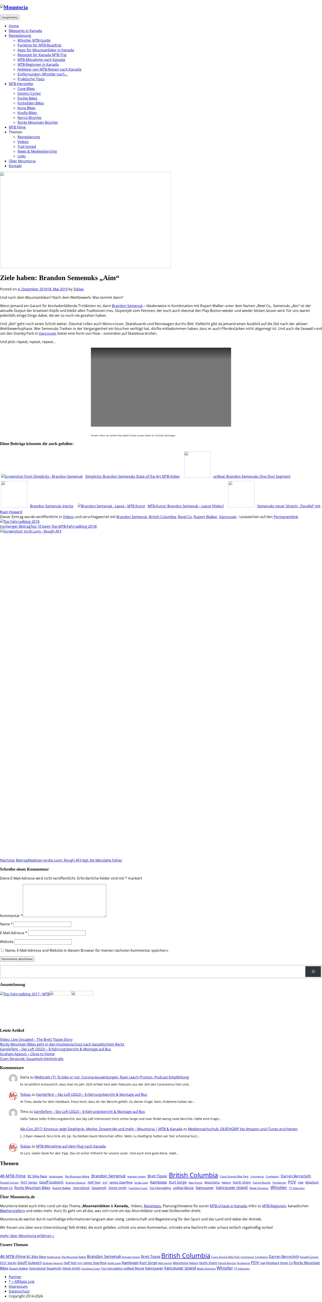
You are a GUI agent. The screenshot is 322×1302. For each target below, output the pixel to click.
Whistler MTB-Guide (34, 40)
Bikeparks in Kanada (25, 30)
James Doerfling (121, 1182)
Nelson (226, 1182)
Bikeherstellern (12, 1210)
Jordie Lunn (141, 1182)
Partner (15, 1276)
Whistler (279, 1187)
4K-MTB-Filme (13, 1176)
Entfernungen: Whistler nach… (43, 74)
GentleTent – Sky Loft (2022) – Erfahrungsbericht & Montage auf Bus (55, 1049)
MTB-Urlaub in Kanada (228, 1206)
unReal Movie (183, 1188)
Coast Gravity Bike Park (234, 1176)
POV (292, 1182)
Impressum (18, 1286)
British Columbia (162, 516)
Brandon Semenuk (127, 305)
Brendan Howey (136, 1176)
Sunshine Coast (138, 1188)
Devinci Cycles (29, 93)
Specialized (81, 1188)
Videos (23, 141)
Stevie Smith (117, 1188)
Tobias (78, 289)
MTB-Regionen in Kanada (38, 64)
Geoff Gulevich (51, 1182)
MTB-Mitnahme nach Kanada (41, 59)
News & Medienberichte (37, 151)
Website (6, 941)
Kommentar (11, 915)
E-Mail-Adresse (13, 932)
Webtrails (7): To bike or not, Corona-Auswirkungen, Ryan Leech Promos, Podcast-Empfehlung (112, 1077)
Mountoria (212, 1182)
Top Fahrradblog (160, 1188)
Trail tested (27, 146)
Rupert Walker (205, 516)
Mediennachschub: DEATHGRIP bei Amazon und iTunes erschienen (243, 1129)
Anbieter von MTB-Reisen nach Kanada (49, 69)
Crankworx (272, 1176)
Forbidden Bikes (31, 103)
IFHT (105, 1182)
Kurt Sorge (178, 1182)
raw (300, 1182)
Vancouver (48, 333)
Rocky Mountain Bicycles (38, 122)
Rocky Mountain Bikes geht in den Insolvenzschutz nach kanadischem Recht (62, 1044)
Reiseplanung (20, 35)
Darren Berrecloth (296, 1176)
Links (22, 156)
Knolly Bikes (27, 112)
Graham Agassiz (75, 1182)
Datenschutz (19, 1291)
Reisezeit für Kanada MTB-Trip (42, 54)
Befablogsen (56, 1176)
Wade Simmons (259, 1188)
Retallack (311, 1182)
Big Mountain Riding (77, 1176)
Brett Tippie (157, 1176)
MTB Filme (17, 127)
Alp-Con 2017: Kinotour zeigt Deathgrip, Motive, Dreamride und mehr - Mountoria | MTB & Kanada (101, 1129)
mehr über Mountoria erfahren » (27, 1235)
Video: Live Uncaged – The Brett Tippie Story (36, 1039)
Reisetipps (152, 1206)
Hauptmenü (10, 17)
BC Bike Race (37, 1176)
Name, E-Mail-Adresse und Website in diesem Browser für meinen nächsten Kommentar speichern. (87, 950)
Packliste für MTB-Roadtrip (39, 45)
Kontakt (15, 165)
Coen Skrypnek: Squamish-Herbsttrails (32, 1058)
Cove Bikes (26, 88)
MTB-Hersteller (21, 83)
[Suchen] (313, 971)
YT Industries (297, 1188)
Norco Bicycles (30, 117)
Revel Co (185, 516)
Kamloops (158, 1182)
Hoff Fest (94, 1182)
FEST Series (29, 1182)
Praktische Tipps (31, 79)
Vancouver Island (232, 1187)
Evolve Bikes (27, 98)
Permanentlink (286, 516)
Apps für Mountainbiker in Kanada (46, 50)
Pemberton (279, 1182)
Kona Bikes (26, 108)
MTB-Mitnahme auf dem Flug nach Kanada (71, 1146)
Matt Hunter (195, 1182)
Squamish (99, 1188)
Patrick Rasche (262, 1182)
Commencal (257, 1176)
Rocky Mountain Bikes (32, 1187)
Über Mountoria (22, 161)
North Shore (242, 1182)
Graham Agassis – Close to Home (27, 1054)
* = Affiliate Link (21, 1281)
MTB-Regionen (274, 1206)
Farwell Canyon (9, 1182)
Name (6, 924)
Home (14, 25)
